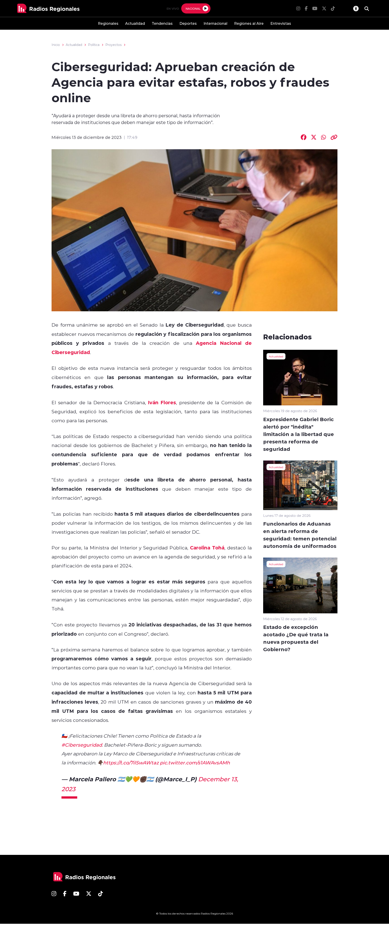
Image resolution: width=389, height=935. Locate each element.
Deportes (188, 23)
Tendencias (162, 23)
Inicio (56, 44)
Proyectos (113, 44)
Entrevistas (280, 23)
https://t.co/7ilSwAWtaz (131, 762)
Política (94, 44)
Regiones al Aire (249, 23)
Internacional (215, 23)
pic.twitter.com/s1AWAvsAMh (195, 762)
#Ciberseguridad (81, 745)
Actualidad (135, 23)
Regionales (108, 23)
